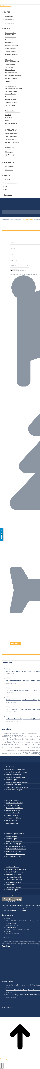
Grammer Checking (13, 805)
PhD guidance (28, 220)
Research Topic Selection (14, 872)
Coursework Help (11, 836)
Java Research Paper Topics (15, 854)
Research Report (11, 839)
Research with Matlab (13, 851)
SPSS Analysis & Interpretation (16, 849)
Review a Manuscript (13, 810)
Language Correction (13, 813)
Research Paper (11, 780)
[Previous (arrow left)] (1, 1066)
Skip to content (5, 6)
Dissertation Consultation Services (17, 787)
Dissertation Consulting (14, 880)
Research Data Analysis (14, 841)
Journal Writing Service (16, 742)
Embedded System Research (16, 869)
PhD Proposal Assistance (14, 775)
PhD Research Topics (21, 747)
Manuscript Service (12, 800)
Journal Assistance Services (15, 769)
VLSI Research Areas (12, 867)
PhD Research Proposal (13, 875)
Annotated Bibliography (14, 844)
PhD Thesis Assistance (13, 785)
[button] (14, 8)
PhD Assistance (11, 885)
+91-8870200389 (23, 929)
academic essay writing (10, 733)
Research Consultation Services (16, 772)
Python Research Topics (14, 856)
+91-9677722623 (11, 929)
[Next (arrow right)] (2, 1066)
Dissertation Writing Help (25, 739)
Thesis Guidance (11, 767)
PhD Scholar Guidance (13, 887)
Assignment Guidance (13, 818)
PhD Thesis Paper (12, 890)
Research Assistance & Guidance (17, 782)
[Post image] (8, 669)
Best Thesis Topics (31, 736)
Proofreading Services (9, 750)
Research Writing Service (11, 753)
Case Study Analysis (13, 823)
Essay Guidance (11, 821)
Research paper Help (22, 750)
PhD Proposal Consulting (14, 877)
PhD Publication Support (14, 790)
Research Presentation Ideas (15, 777)
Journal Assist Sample (13, 882)
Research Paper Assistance (15, 834)
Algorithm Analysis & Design (15, 846)
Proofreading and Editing (14, 808)
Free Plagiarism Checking (14, 803)
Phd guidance (22, 744)
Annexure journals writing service (28, 733)
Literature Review (12, 815)
